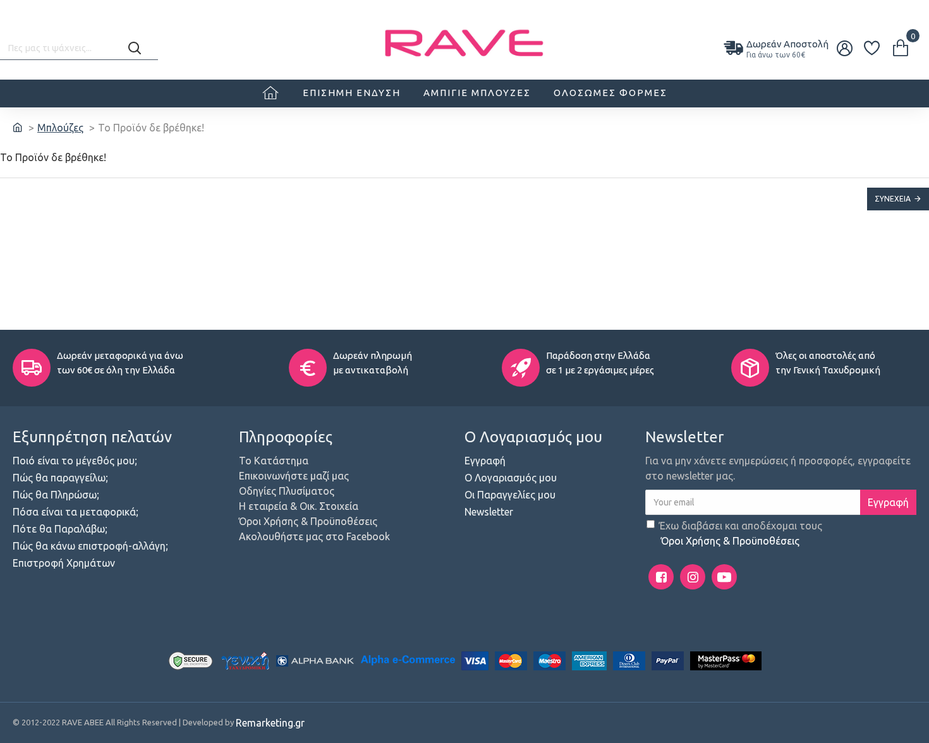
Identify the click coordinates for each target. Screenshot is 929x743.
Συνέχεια (893, 199)
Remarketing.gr (270, 722)
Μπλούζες (60, 127)
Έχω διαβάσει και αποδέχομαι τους (740, 533)
